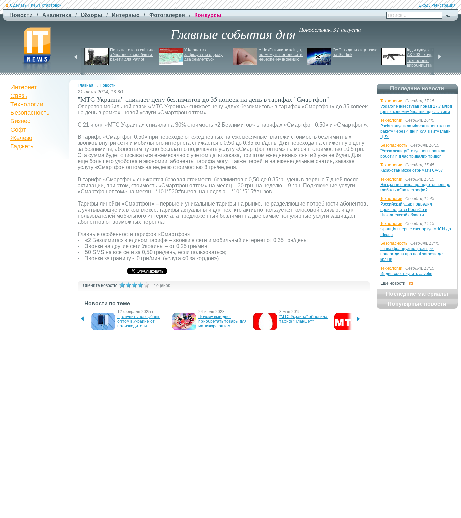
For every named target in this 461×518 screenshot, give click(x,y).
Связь (18, 95)
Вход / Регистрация (437, 5)
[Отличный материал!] (146, 285)
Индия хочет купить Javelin (406, 273)
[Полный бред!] (122, 285)
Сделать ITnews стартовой (36, 5)
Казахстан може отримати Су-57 (411, 170)
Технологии (26, 104)
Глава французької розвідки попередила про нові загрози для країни (412, 254)
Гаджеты (22, 146)
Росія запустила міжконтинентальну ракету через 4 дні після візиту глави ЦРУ (415, 131)
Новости (108, 85)
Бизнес (20, 121)
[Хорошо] (140, 285)
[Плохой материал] (128, 285)
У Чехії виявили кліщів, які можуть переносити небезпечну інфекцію (281, 55)
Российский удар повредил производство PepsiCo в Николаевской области (406, 209)
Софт (18, 129)
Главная (85, 85)
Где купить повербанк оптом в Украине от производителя (138, 321)
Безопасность (29, 112)
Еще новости (392, 283)
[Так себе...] (134, 285)
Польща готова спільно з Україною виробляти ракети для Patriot (133, 55)
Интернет (23, 87)
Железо (21, 138)
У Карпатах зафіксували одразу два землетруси (203, 55)
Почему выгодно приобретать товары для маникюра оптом (223, 321)
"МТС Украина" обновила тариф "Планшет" (303, 319)
